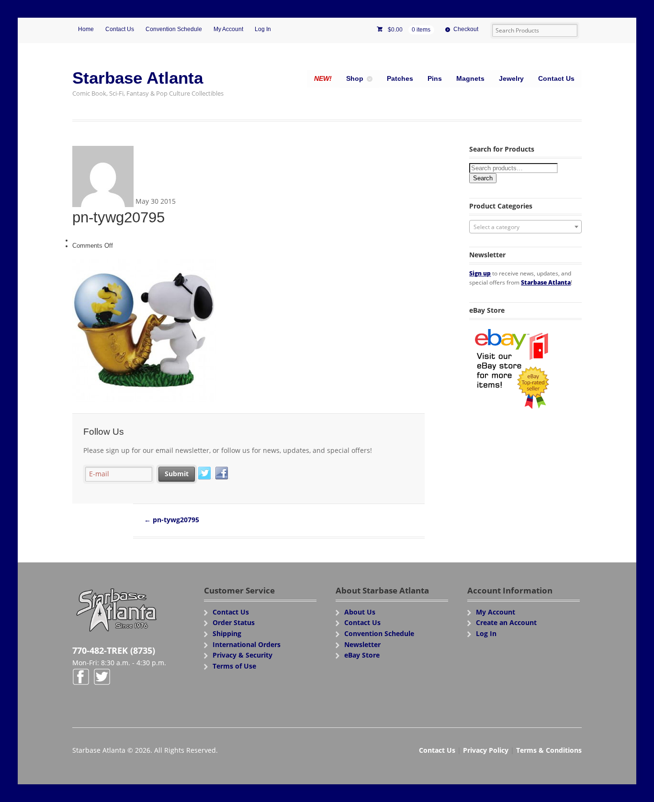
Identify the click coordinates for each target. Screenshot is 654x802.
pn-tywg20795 (171, 519)
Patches (400, 78)
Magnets (470, 78)
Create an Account (506, 622)
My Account (228, 29)
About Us (359, 611)
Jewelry (511, 78)
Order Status (234, 622)
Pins (435, 78)
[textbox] (525, 227)
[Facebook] (222, 473)
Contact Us (119, 29)
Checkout (465, 29)
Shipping (227, 633)
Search (483, 178)
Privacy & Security (242, 654)
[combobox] (525, 226)
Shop (354, 78)
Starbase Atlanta (137, 77)
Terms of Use (234, 665)
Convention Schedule (174, 29)
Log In (263, 29)
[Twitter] (205, 473)
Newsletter (362, 644)
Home (86, 29)
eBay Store (362, 654)
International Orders (247, 644)
